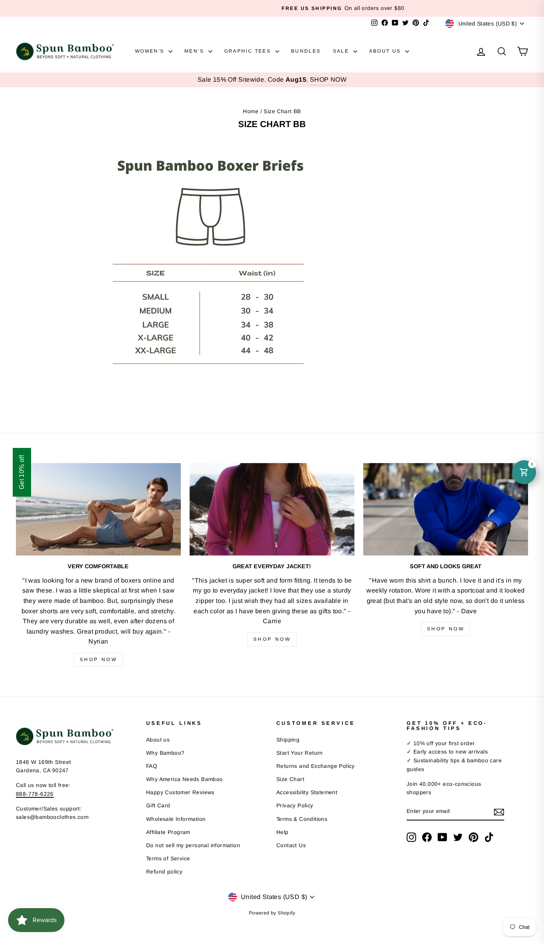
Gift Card (158, 806)
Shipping (287, 740)
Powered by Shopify (272, 913)
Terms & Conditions (301, 819)
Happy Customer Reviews (180, 792)
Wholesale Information (175, 819)
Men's (195, 51)
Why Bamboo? (165, 753)
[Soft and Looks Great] (445, 509)
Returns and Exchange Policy (315, 766)
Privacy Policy (294, 806)
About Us (386, 51)
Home (250, 111)
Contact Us (291, 845)
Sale (342, 51)
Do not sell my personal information (193, 845)
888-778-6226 (35, 794)
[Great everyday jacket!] (272, 509)
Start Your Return (299, 753)
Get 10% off (21, 472)
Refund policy (164, 872)
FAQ (151, 766)
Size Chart (290, 779)
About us (158, 740)
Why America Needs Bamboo (184, 779)
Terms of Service (168, 859)
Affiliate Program (168, 832)
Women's (150, 51)
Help (282, 832)
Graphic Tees (248, 51)
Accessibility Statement (306, 792)
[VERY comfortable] (98, 509)
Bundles (306, 51)
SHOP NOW (328, 79)
